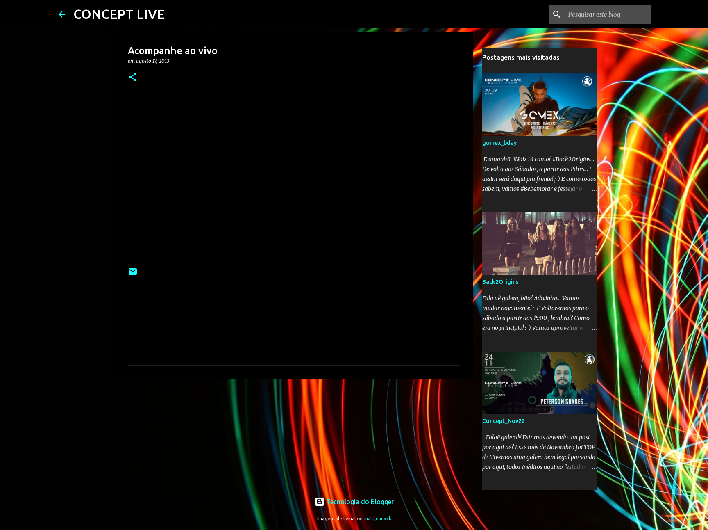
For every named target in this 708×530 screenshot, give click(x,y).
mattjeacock (377, 518)
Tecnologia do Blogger (359, 501)
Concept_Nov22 (503, 421)
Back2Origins (500, 282)
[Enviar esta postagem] (133, 274)
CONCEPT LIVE (119, 14)
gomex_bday (499, 142)
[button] (133, 77)
